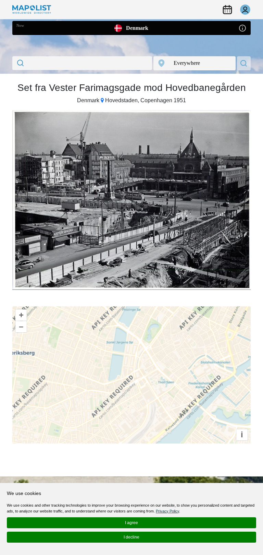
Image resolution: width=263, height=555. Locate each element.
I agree (131, 522)
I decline (131, 537)
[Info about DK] (242, 28)
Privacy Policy (167, 511)
